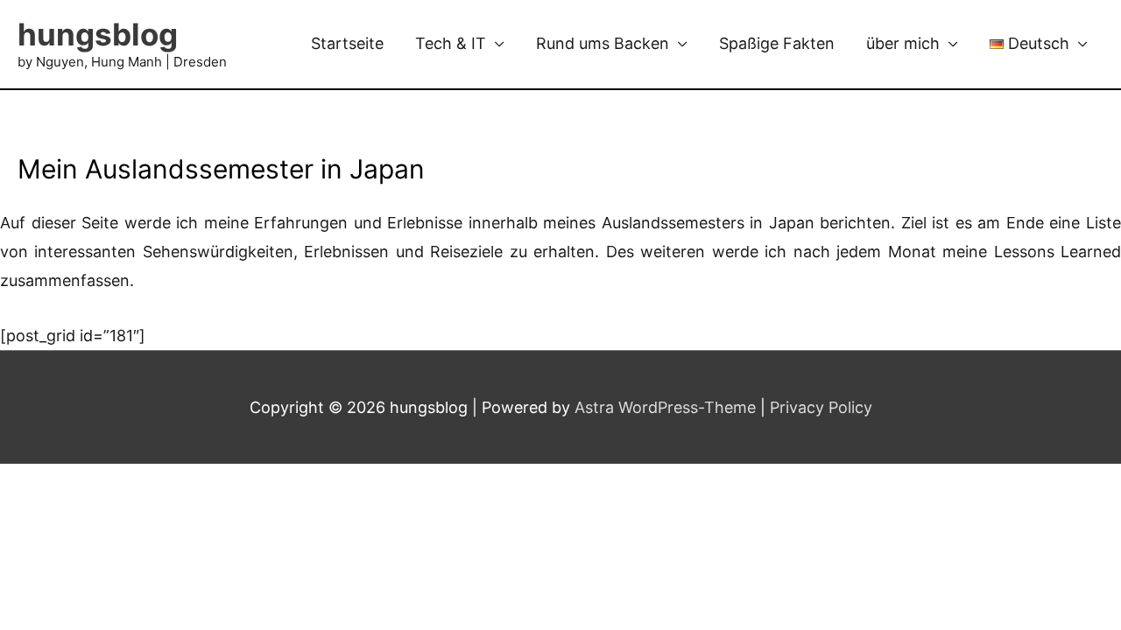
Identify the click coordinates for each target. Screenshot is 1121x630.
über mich (903, 43)
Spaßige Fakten (777, 43)
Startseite (347, 43)
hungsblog (98, 34)
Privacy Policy (821, 407)
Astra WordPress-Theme (665, 407)
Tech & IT (450, 43)
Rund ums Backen (602, 43)
